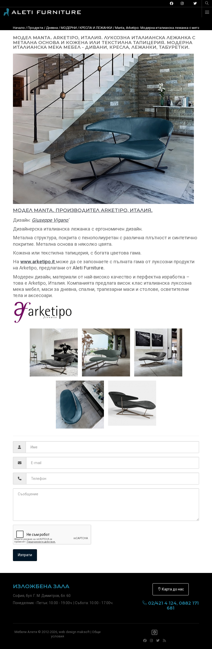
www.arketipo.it (37, 262)
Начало (19, 28)
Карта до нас (172, 589)
